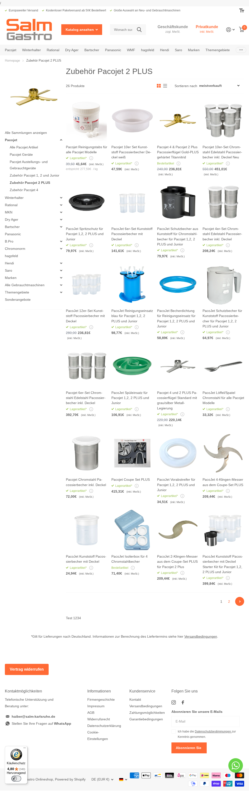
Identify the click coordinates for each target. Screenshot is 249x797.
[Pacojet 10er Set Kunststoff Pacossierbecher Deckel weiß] (132, 120)
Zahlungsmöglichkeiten (147, 713)
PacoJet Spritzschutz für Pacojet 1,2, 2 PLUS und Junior (85, 234)
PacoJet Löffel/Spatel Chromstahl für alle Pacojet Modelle (223, 398)
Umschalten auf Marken (61, 278)
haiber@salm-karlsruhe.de (33, 716)
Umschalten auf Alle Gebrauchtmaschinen (61, 285)
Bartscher (91, 50)
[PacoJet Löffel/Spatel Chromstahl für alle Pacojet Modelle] (223, 366)
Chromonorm (15, 249)
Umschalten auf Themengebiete (61, 292)
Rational (11, 205)
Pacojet (11, 140)
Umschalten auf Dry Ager (61, 219)
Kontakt (135, 699)
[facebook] (183, 702)
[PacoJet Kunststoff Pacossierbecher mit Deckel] (86, 530)
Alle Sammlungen (10, 50)
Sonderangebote (18, 299)
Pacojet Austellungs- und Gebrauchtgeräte (29, 165)
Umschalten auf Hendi (61, 263)
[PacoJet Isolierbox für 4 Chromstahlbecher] (132, 530)
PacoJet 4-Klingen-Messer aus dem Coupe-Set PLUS (223, 482)
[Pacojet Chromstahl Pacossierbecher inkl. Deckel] (86, 453)
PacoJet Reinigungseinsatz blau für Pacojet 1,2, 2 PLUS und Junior (132, 316)
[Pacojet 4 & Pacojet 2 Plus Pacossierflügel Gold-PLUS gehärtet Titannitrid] (178, 120)
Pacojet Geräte (21, 154)
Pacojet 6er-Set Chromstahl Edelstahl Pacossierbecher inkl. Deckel (86, 398)
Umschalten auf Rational (61, 205)
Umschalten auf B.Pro (61, 241)
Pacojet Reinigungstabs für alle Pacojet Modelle (86, 149)
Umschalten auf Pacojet (61, 140)
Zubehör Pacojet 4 (24, 190)
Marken (11, 278)
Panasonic (113, 50)
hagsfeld (147, 50)
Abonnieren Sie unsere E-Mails (196, 712)
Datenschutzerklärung (104, 726)
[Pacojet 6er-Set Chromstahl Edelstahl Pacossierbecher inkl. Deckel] (86, 366)
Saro (8, 270)
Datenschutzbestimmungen (213, 731)
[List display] (165, 86)
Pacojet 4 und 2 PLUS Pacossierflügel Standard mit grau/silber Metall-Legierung (177, 400)
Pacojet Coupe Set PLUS (130, 479)
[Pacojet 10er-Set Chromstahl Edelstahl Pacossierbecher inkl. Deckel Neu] (223, 120)
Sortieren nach (186, 86)
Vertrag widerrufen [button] (27, 669)
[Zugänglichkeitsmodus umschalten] (241, 10)
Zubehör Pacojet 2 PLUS (30, 183)
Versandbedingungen (200, 636)
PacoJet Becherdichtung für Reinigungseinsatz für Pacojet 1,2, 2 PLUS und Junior (176, 318)
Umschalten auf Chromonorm (61, 248)
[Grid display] (159, 86)
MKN (8, 212)
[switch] (16, 778)
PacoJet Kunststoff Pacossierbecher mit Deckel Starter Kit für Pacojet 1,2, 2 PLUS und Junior (223, 564)
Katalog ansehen (80, 30)
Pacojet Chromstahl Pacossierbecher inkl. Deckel (86, 482)
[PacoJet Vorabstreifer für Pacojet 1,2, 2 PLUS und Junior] (178, 453)
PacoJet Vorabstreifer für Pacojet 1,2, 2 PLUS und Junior (176, 485)
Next (239, 601)
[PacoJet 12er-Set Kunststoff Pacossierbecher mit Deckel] (86, 284)
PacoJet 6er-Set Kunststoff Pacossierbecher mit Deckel (131, 234)
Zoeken (139, 29)
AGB (90, 713)
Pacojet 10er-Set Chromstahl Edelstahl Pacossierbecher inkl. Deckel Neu (222, 152)
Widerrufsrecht (98, 719)
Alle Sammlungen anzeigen (26, 133)
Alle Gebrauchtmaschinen (24, 285)
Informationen (99, 691)
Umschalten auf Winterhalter (61, 198)
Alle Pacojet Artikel (24, 147)
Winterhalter (14, 198)
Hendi (9, 263)
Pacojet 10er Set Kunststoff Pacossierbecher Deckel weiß (131, 152)
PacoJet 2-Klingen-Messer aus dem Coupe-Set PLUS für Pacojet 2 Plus (177, 561)
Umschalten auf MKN (61, 212)
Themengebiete (17, 292)
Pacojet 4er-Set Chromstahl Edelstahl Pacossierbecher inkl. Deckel (222, 234)
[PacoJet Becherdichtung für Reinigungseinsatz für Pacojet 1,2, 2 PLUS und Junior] (178, 284)
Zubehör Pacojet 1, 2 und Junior (34, 175)
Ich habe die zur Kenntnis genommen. (207, 734)
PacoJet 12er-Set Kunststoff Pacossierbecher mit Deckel (85, 316)
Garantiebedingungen (146, 719)
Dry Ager (11, 219)
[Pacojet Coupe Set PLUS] (132, 453)
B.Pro (9, 241)
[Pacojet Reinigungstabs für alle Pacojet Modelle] (86, 120)
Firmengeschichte (101, 699)
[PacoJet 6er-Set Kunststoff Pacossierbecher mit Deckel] (132, 202)
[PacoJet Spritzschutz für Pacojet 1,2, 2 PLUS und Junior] (86, 202)
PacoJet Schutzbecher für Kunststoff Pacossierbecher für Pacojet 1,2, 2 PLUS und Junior (222, 318)
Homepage (12, 60)
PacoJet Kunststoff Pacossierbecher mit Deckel (86, 558)
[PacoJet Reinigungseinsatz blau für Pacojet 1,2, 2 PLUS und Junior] (132, 284)
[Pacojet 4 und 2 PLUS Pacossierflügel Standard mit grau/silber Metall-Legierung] (178, 366)
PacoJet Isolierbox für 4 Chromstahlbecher (129, 558)
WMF (131, 50)
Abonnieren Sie (189, 748)
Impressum (96, 706)
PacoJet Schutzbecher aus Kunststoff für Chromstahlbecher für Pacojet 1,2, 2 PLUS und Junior (177, 236)
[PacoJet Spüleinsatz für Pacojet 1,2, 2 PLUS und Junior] (132, 366)
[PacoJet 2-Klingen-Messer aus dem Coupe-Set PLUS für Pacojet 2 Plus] (178, 530)
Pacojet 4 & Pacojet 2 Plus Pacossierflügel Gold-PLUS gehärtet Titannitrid (178, 152)
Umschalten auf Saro (61, 270)
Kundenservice (142, 691)
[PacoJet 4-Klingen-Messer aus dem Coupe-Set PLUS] (223, 453)
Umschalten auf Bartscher (61, 227)
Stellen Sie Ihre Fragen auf (41, 723)
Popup (91, 158)
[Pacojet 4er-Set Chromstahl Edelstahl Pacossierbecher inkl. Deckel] (223, 202)
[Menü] (24, 749)
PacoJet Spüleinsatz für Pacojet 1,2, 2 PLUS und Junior (130, 398)
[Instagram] (173, 702)
